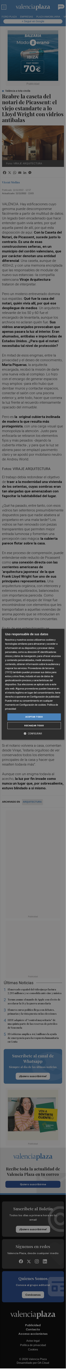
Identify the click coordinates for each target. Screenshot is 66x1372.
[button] (33, 733)
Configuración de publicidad (44, 696)
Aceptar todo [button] (34, 716)
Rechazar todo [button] (34, 725)
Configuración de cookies (32, 704)
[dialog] (33, 684)
